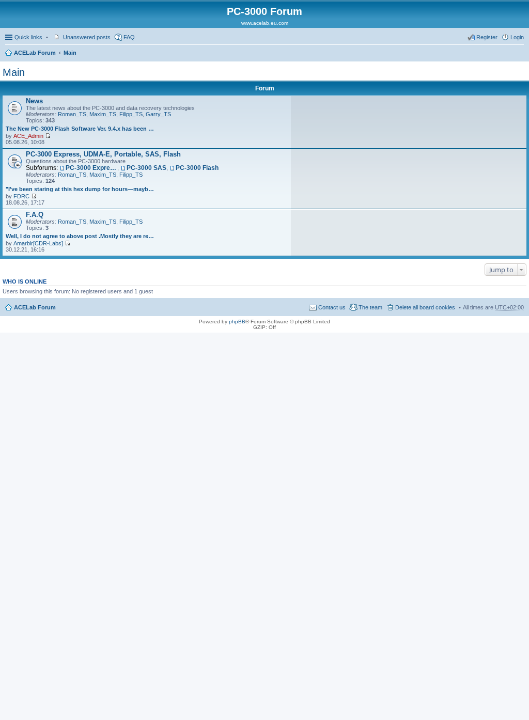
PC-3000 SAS (146, 167)
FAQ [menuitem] (129, 37)
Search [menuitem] (520, 54)
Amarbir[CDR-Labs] (38, 243)
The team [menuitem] (370, 307)
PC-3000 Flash (197, 167)
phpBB (237, 321)
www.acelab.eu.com (264, 23)
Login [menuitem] (517, 37)
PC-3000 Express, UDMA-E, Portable (91, 167)
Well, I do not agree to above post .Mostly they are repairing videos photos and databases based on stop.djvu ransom (80, 236)
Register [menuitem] (486, 37)
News (34, 101)
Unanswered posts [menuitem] (87, 37)
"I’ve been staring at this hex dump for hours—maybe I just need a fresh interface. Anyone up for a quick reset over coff (80, 189)
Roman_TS (72, 114)
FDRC (21, 196)
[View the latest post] (48, 136)
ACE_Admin (28, 136)
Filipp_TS (131, 114)
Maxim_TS (102, 114)
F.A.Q (34, 214)
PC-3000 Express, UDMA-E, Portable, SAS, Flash (103, 154)
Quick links (28, 37)
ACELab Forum (35, 53)
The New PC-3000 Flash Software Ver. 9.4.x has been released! (80, 129)
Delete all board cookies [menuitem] (425, 307)
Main (70, 53)
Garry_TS (158, 114)
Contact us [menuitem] (332, 307)
